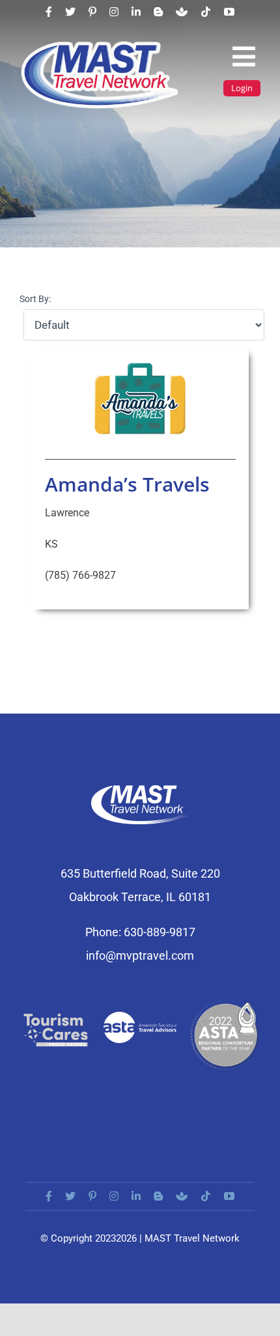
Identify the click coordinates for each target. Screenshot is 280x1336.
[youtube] (229, 12)
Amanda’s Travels (127, 484)
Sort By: (35, 299)
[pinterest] (92, 12)
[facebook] (49, 12)
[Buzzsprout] (182, 12)
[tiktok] (206, 12)
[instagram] (114, 12)
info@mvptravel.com (140, 955)
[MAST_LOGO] (101, 44)
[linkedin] (136, 12)
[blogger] (158, 12)
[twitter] (70, 12)
